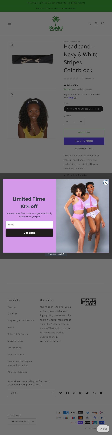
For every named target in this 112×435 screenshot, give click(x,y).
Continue (29, 232)
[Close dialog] (105, 182)
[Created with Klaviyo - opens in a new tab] (56, 254)
